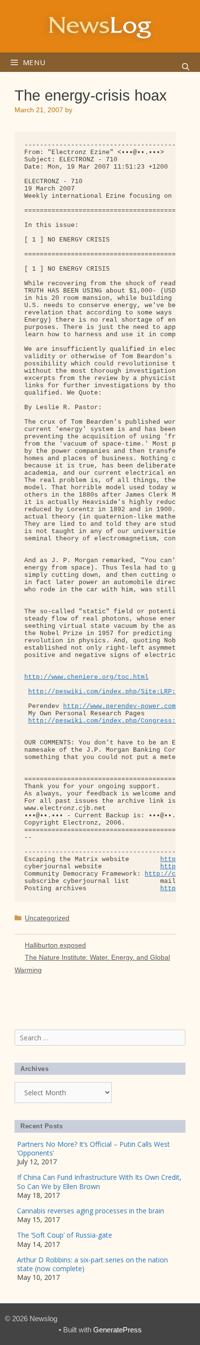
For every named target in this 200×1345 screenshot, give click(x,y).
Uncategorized (47, 918)
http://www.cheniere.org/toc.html (86, 677)
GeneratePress (117, 1330)
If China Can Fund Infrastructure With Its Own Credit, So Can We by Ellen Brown (99, 1181)
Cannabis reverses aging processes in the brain (90, 1210)
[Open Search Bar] (185, 67)
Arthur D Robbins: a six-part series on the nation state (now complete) (92, 1264)
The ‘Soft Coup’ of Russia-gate (64, 1235)
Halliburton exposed (55, 945)
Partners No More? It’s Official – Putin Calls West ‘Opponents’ (93, 1148)
